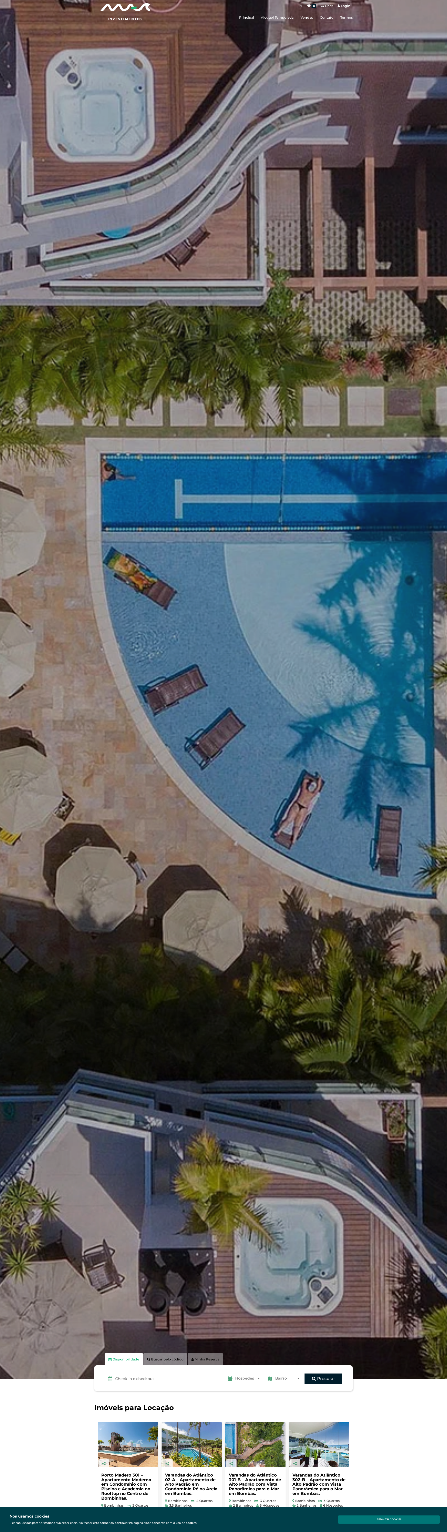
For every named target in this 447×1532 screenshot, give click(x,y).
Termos (346, 17)
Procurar (325, 1378)
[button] (168, 1379)
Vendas (307, 17)
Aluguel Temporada (277, 17)
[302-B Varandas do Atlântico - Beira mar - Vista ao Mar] (128, 1444)
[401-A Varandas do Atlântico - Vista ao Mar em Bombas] (192, 1444)
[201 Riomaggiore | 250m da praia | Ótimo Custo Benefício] (255, 1444)
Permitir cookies (389, 1519)
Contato (326, 17)
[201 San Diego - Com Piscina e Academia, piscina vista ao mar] (319, 1444)
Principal (246, 17)
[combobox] (248, 1379)
